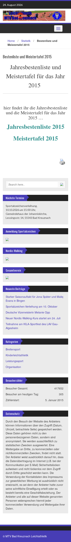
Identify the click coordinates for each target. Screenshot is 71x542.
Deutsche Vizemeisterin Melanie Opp (28, 312)
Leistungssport (14, 361)
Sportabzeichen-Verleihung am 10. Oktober (31, 306)
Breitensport (13, 349)
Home (11, 41)
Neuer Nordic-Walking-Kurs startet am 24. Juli (33, 318)
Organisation (13, 367)
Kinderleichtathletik (17, 355)
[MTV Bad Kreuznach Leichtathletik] (34, 15)
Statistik (25, 41)
